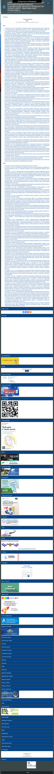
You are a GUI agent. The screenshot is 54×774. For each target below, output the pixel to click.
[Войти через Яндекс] (28, 312)
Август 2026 (27, 565)
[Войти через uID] (23, 312)
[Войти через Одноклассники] (31, 312)
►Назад (5, 17)
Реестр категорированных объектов (27, 548)
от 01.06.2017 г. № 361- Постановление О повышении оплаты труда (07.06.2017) (21, 165)
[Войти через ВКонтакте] (26, 312)
